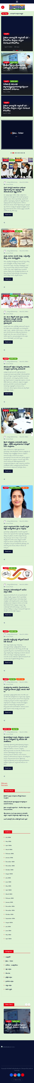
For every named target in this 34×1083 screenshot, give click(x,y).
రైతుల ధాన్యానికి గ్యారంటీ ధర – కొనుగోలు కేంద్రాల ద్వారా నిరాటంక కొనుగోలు (16, 108)
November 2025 (10, 865)
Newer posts (4, 785)
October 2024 (9, 914)
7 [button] (21, 153)
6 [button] (22, 50)
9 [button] (24, 153)
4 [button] (17, 50)
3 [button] (16, 50)
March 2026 (9, 849)
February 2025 (10, 898)
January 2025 (9, 902)
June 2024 (8, 930)
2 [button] (14, 50)
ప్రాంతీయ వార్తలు (8, 31)
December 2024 (10, 906)
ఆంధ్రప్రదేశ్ (6, 62)
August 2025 (9, 874)
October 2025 (9, 869)
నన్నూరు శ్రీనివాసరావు (12, 182)
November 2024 (10, 910)
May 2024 (8, 934)
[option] (17, 33)
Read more (8, 214)
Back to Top (18, 1079)
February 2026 (10, 853)
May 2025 (8, 886)
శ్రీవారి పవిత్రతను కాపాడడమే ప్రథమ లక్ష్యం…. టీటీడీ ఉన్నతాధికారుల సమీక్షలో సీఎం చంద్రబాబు (17, 444)
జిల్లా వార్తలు (6, 295)
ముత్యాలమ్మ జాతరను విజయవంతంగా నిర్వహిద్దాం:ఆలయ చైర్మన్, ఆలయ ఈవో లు (17, 689)
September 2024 (10, 918)
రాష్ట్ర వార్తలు (15, 729)
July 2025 (8, 878)
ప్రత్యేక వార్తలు (19, 160)
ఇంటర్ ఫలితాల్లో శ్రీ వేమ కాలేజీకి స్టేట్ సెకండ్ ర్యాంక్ (15, 819)
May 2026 (8, 841)
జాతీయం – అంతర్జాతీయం (12, 965)
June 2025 (8, 882)
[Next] (29, 1004)
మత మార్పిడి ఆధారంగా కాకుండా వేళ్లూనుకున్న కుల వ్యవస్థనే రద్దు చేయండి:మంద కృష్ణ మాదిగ (15, 190)
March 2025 (9, 894)
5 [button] (20, 50)
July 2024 (8, 926)
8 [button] (23, 153)
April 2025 (8, 890)
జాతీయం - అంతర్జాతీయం (18, 133)
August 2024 (9, 922)
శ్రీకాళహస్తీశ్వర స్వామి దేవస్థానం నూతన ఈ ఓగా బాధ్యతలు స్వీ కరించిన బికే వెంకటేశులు (16, 739)
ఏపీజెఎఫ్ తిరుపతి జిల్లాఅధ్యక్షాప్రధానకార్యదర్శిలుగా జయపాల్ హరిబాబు (15, 86)
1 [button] (13, 50)
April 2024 (8, 938)
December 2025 (10, 861)
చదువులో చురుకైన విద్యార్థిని (17, 13)
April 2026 (8, 845)
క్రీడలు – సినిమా (9, 961)
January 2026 (9, 857)
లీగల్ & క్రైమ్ (9, 989)
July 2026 (8, 837)
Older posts (4, 783)
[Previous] (26, 1004)
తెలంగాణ (12, 160)
